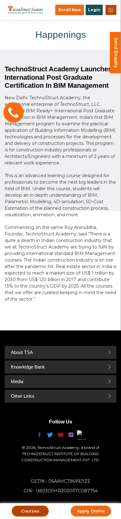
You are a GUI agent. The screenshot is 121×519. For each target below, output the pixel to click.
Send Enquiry (116, 53)
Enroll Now (69, 9)
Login (94, 9)
